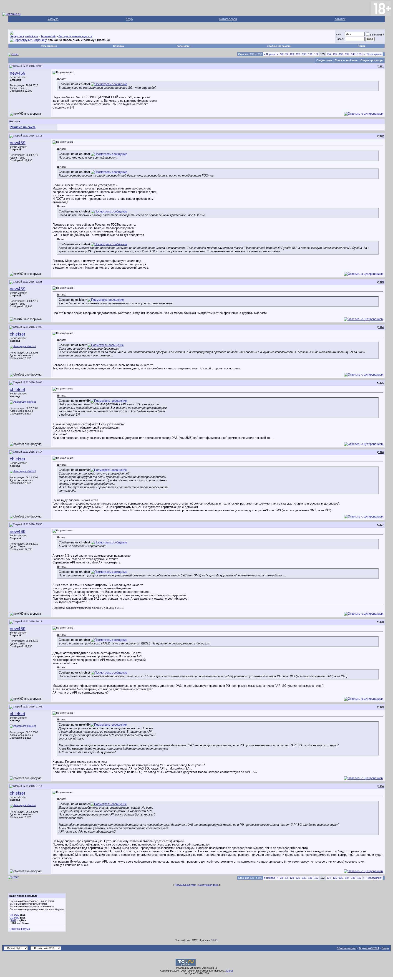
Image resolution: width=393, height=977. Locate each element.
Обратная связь (346, 948)
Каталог (340, 19)
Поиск (361, 46)
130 (304, 54)
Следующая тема (208, 885)
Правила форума (20, 928)
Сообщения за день (279, 46)
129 (298, 54)
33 (281, 54)
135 (335, 54)
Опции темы (324, 60)
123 (292, 54)
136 (341, 54)
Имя (338, 34)
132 (316, 54)
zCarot (229, 970)
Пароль (340, 39)
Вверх (385, 948)
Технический (48, 36)
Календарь (183, 46)
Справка (118, 46)
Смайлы (14, 917)
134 (329, 54)
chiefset (17, 334)
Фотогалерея (228, 19)
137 (347, 54)
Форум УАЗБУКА (369, 948)
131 (310, 54)
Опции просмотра (371, 60)
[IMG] (13, 920)
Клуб (129, 19)
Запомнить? (377, 34)
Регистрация (49, 46)
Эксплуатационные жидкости (75, 36)
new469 (17, 73)
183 (359, 54)
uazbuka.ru (31, 36)
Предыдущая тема (185, 885)
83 (286, 54)
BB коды (14, 915)
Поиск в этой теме (346, 60)
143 (353, 54)
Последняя (374, 54)
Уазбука (53, 19)
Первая (269, 54)
